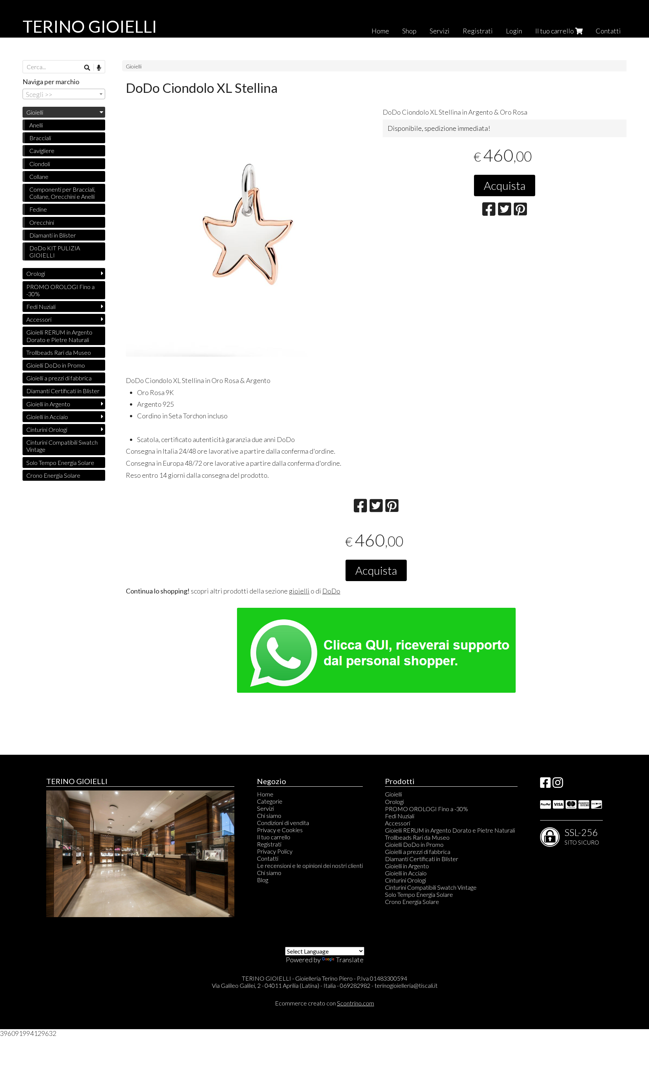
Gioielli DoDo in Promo (55, 365)
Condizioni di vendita (283, 822)
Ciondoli (39, 163)
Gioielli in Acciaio (47, 416)
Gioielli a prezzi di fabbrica (59, 378)
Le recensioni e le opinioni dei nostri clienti (310, 865)
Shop (409, 31)
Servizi (440, 31)
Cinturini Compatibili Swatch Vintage (62, 446)
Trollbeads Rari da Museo (58, 352)
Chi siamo (269, 815)
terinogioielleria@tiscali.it (406, 985)
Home (380, 31)
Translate (350, 959)
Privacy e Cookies (280, 829)
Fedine (38, 209)
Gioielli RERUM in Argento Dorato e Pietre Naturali (59, 336)
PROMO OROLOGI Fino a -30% (60, 290)
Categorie (269, 801)
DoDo (331, 591)
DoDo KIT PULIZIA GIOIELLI (54, 251)
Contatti (608, 31)
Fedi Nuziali (41, 306)
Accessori (38, 319)
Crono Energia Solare (53, 475)
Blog (262, 879)
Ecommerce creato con (324, 1003)
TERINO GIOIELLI (90, 26)
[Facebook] (545, 784)
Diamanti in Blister (52, 235)
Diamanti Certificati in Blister (63, 390)
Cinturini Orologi (46, 429)
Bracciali (40, 137)
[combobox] (64, 94)
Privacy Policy (275, 851)
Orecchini (41, 222)
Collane (38, 176)
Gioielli (134, 66)
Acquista (504, 185)
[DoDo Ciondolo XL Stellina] (248, 234)
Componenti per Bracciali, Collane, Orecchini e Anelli (62, 193)
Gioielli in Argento (48, 403)
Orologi (35, 273)
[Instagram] (557, 784)
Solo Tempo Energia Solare (60, 462)
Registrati (478, 31)
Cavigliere (41, 150)
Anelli (36, 125)
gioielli (299, 591)
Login (514, 31)
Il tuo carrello (555, 31)
